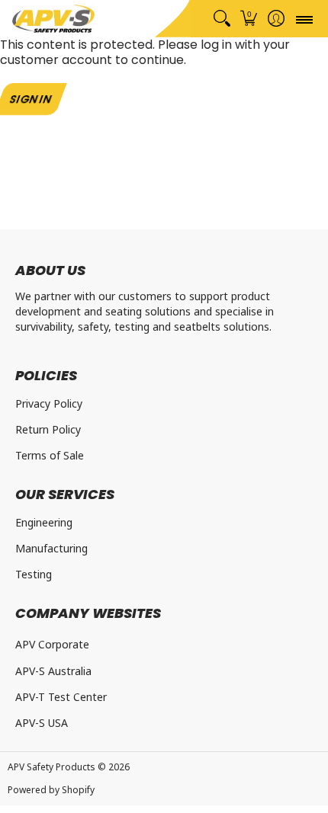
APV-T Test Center (61, 697)
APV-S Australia (53, 671)
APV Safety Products (51, 766)
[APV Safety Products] (53, 18)
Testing (33, 574)
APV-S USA (41, 722)
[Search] (221, 18)
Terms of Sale (49, 455)
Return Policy (48, 429)
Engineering (43, 522)
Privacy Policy (48, 403)
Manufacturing (51, 548)
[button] (249, 18)
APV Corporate (52, 644)
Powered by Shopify (51, 789)
